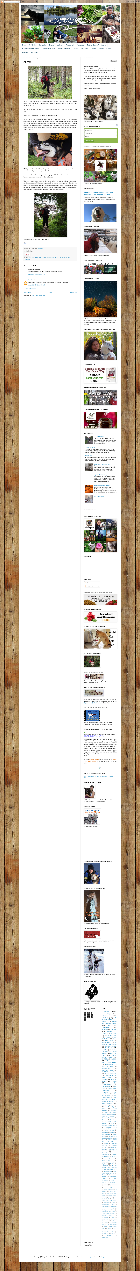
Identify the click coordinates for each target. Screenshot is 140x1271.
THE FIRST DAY (99, 437)
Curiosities (105, 1027)
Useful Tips (105, 1059)
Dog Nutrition (109, 1048)
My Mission (32, 45)
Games (105, 1186)
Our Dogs (106, 1014)
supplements (105, 1237)
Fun (109, 1025)
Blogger (103, 1257)
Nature (52, 257)
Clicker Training (107, 1118)
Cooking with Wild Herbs (108, 1211)
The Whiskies (105, 1233)
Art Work (25, 52)
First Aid (112, 1132)
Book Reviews (105, 1206)
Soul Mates (88, 456)
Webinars (114, 1198)
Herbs (112, 1123)
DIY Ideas (84, 48)
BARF (113, 1204)
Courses (106, 1184)
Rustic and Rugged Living (63, 257)
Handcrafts (106, 1187)
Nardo (30, 280)
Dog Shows (105, 1164)
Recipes (104, 1174)
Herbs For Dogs (107, 1066)
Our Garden (113, 1105)
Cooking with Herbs (108, 1209)
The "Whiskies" (106, 1086)
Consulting (42, 45)
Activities (31, 257)
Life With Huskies (111, 1224)
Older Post (73, 292)
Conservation (113, 1182)
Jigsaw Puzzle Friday (100, 475)
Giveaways (105, 1165)
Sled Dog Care (107, 1070)
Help (113, 1217)
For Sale (112, 1164)
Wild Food (113, 1233)
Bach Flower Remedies (108, 1116)
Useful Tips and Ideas (109, 1072)
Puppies (104, 1016)
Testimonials (70, 45)
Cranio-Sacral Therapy (108, 1213)
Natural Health (108, 1171)
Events (51, 45)
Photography (109, 1064)
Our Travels (107, 1121)
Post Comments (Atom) (38, 296)
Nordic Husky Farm (48, 48)
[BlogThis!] (27, 251)
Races (108, 48)
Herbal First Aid (106, 1219)
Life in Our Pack (109, 1019)
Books (103, 1108)
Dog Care (113, 1033)
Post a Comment (31, 289)
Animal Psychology (109, 1107)
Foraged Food (107, 1215)
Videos (101, 48)
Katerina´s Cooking (110, 1046)
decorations (106, 1202)
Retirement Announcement (102, 464)
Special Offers (111, 1231)
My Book (60, 45)
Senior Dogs (113, 1129)
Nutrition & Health (64, 48)
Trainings (105, 1018)
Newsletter (80, 45)
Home (24, 45)
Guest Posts (113, 1186)
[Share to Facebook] (32, 251)
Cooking (75, 48)
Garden (93, 48)
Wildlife (114, 1059)
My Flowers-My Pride (110, 1169)
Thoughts (27, 259)
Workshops (105, 1132)
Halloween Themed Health (102, 485)
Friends (104, 1050)
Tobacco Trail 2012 (109, 1130)
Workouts (104, 1079)
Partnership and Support (30, 48)
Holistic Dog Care (108, 1189)
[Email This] (25, 251)
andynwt (90, 1257)
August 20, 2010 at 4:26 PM (36, 274)
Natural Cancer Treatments (96, 45)
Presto (109, 1228)
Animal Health (106, 1042)
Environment (113, 1184)
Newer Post (27, 292)
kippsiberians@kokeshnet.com (93, 703)
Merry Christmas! (99, 496)
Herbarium (113, 1187)
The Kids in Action (90, 447)
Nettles (105, 1226)
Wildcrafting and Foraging (109, 1200)
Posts (88, 582)
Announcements (106, 1160)
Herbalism (104, 1105)
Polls (109, 1158)
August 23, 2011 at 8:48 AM (36, 285)
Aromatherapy (105, 1204)
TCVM (110, 1197)
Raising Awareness (110, 1074)
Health (104, 1033)
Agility (113, 1202)
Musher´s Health (106, 1134)
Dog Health (109, 1040)
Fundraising (105, 1217)
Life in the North (45, 257)
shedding (109, 1235)
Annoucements (106, 1068)
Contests (104, 1119)
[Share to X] (29, 251)
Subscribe (89, 140)
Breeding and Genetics (108, 1162)
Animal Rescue (112, 1141)
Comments (89, 586)
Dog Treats (113, 1119)
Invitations (113, 1110)
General (37, 257)
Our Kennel (34, 52)
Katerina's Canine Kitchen (109, 1125)
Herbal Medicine (107, 1103)
